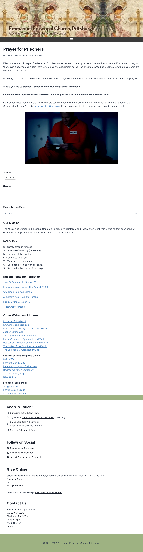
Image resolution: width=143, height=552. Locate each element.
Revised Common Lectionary (18, 369)
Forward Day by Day (14, 362)
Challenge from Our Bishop (17, 291)
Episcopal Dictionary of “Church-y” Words (25, 328)
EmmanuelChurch (15, 479)
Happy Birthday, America (16, 301)
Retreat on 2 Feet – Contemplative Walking (26, 342)
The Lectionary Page (14, 373)
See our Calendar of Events (23, 430)
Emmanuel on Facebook (16, 324)
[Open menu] (71, 39)
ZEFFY (89, 475)
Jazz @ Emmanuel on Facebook (20, 335)
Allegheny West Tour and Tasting (20, 297)
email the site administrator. (48, 492)
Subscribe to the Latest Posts (24, 413)
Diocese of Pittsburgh (14, 321)
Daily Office (9, 359)
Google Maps (13, 519)
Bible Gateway (11, 377)
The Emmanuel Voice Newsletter (38, 417)
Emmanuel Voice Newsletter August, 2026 (25, 287)
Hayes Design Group (14, 389)
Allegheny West (11, 386)
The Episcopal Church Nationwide (21, 349)
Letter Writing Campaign (47, 106)
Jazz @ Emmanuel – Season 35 (19, 282)
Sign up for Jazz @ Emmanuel (25, 422)
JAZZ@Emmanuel (15, 485)
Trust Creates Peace (14, 306)
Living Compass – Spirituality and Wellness (25, 339)
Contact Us (12, 526)
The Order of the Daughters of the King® (25, 346)
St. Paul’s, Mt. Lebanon (15, 393)
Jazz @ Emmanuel (13, 332)
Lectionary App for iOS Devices (20, 366)
